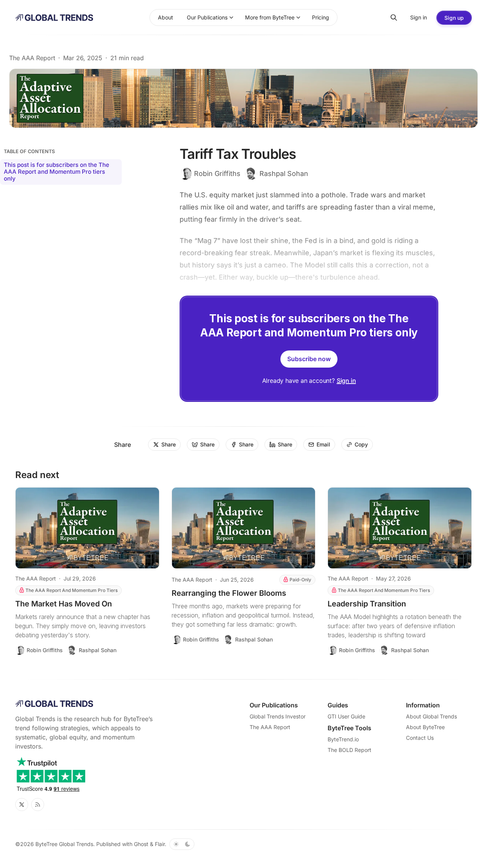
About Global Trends (431, 716)
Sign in (346, 380)
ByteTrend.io (343, 739)
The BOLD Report (349, 750)
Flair (160, 844)
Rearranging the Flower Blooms (229, 593)
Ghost (141, 844)
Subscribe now (309, 359)
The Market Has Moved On (63, 603)
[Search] (394, 17)
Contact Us (420, 737)
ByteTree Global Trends (64, 844)
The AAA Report (32, 58)
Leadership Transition (367, 603)
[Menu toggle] (231, 17)
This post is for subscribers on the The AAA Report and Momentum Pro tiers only (56, 171)
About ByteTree (425, 727)
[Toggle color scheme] (181, 844)
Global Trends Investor (278, 716)
